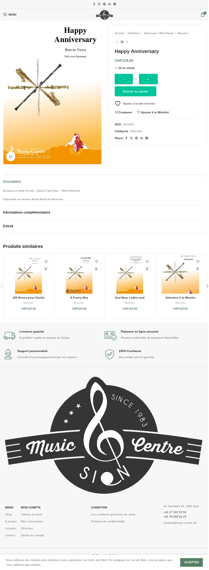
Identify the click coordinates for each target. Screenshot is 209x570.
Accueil (119, 33)
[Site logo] (104, 14)
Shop (8, 514)
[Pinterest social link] (104, 4)
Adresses (27, 528)
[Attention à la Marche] (180, 275)
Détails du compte (32, 535)
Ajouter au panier (135, 91)
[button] (46, 268)
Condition (99, 507)
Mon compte (31, 507)
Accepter (191, 562)
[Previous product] (117, 41)
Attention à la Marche (180, 297)
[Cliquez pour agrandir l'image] (10, 156)
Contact (10, 535)
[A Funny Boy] (79, 275)
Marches (183, 33)
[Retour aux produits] (122, 41)
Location (10, 528)
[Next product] (127, 41)
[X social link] (99, 4)
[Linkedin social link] (109, 4)
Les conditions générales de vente (113, 514)
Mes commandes (32, 521)
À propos (11, 521)
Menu (9, 507)
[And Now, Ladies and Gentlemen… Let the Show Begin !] (130, 275)
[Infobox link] (53, 336)
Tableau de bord (31, 514)
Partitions (134, 33)
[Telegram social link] (114, 4)
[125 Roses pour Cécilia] (28, 275)
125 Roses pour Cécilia (28, 297)
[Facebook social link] (94, 4)
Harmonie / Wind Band (158, 33)
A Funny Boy (79, 297)
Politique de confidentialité (108, 521)
